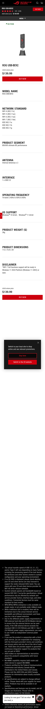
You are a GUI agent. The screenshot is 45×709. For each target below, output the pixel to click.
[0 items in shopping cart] (41, 3)
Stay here (22, 356)
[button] (3, 3)
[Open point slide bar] (1, 216)
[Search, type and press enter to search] (37, 3)
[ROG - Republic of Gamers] (22, 3)
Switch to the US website (22, 362)
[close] (38, 342)
